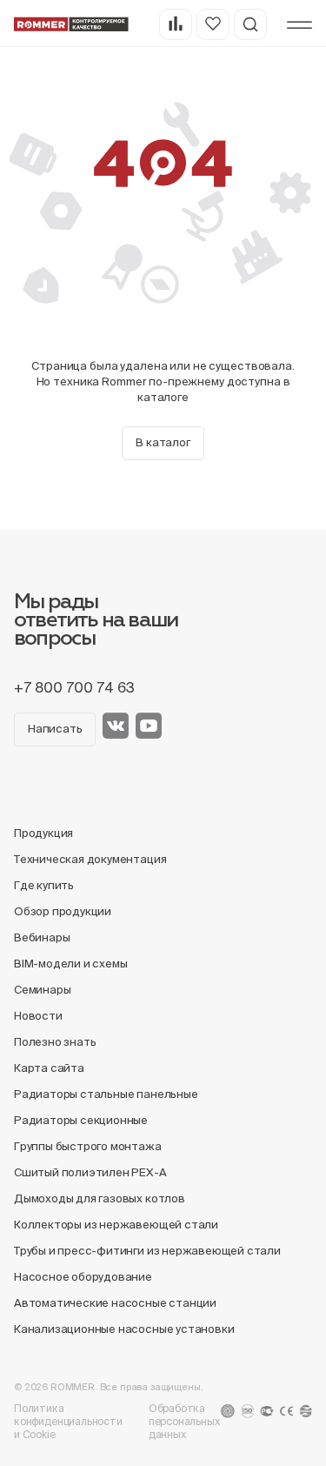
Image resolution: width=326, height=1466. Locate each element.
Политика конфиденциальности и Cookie (68, 1421)
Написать (55, 728)
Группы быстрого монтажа (88, 1146)
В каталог (163, 442)
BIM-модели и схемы (71, 963)
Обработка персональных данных (184, 1421)
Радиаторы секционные (81, 1120)
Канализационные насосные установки (124, 1328)
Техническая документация (90, 859)
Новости (38, 1015)
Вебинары (42, 937)
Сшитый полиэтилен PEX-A (90, 1172)
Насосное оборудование (83, 1276)
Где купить (44, 885)
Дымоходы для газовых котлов (99, 1198)
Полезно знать (55, 1041)
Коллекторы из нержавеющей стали (116, 1224)
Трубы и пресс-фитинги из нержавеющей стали (147, 1250)
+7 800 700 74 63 (74, 687)
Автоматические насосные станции (115, 1302)
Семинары (42, 989)
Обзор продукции (62, 911)
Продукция (43, 833)
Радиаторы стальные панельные (106, 1094)
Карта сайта (49, 1067)
